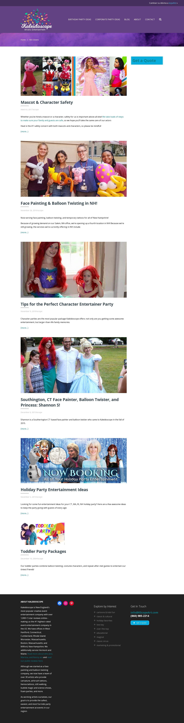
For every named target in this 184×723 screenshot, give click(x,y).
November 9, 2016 (28, 311)
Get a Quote (144, 60)
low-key (100, 624)
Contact (150, 19)
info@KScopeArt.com (144, 612)
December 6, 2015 (28, 412)
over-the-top (103, 628)
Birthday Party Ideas (79, 19)
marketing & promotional (109, 645)
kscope (36, 109)
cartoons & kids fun (106, 612)
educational (102, 633)
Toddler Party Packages (43, 551)
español (172, 3)
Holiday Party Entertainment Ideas (54, 489)
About (137, 19)
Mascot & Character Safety (47, 102)
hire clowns (34, 40)
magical (100, 637)
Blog (127, 19)
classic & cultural (104, 616)
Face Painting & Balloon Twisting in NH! (59, 203)
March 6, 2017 (26, 109)
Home (23, 40)
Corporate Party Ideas (107, 19)
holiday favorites (104, 620)
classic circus (102, 641)
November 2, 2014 (28, 497)
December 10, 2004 (29, 558)
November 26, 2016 (29, 210)
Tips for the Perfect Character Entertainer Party (67, 304)
